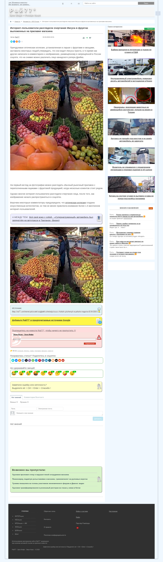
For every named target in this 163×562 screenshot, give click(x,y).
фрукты (26, 351)
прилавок (37, 351)
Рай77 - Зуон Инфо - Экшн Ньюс (23, 549)
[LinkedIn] (46, 360)
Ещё (150, 208)
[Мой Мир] (36, 360)
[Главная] (11, 21)
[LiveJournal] (49, 360)
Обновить (150, 29)
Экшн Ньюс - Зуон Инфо (23, 334)
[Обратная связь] (79, 3)
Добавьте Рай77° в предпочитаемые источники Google (41, 320)
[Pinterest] (39, 360)
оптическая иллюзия (75, 203)
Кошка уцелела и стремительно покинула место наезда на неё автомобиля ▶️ (127, 215)
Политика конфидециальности (55, 535)
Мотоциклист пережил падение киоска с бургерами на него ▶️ (125, 233)
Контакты (47, 519)
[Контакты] (71, 3)
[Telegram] (19, 41)
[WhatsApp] (33, 360)
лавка (32, 351)
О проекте (47, 527)
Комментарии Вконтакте (34, 397)
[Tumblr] (43, 360)
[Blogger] (53, 360)
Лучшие (23, 402)
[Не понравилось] (90, 37)
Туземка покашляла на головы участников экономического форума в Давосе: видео (48, 483)
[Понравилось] (84, 37)
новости (50, 351)
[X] (26, 360)
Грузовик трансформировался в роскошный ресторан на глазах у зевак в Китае (46, 488)
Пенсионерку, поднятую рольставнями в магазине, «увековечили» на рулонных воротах (50, 479)
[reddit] (59, 360)
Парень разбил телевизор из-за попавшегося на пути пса (125, 224)
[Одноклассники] (17, 41)
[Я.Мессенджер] (11, 41)
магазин (44, 351)
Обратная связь (49, 511)
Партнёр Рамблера (83, 523)
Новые (13, 402)
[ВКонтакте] (14, 41)
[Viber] (29, 360)
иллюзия (20, 351)
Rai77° (17, 37)
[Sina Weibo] (63, 360)
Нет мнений (16, 397)
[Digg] (56, 360)
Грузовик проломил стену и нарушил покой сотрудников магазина (40, 475)
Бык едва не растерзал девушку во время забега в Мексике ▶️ (126, 242)
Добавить (98, 419)
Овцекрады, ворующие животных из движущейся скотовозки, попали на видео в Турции (131, 109)
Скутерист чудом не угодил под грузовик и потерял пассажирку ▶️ (125, 253)
